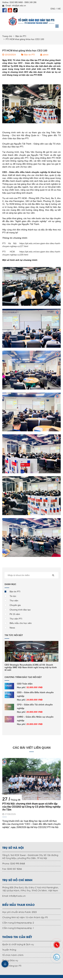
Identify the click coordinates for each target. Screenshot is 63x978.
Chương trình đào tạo (20, 609)
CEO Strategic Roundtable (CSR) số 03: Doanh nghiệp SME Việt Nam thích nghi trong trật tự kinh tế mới (31, 667)
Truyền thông (9, 949)
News (12, 627)
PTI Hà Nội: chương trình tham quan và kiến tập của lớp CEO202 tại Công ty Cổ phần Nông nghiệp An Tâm (31, 806)
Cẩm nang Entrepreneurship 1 (18, 927)
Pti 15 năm (15, 614)
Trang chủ (7, 36)
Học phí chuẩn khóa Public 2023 (19, 911)
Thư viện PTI (16, 618)
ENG (53, 8)
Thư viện (14, 600)
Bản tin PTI (20, 36)
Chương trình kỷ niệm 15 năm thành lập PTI (25, 917)
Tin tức (13, 596)
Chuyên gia (15, 605)
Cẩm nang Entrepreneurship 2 (18, 922)
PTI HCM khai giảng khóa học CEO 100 (25, 39)
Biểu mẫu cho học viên (21, 623)
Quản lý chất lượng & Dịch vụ (18, 944)
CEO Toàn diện (25, 683)
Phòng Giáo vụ (10, 960)
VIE (59, 8)
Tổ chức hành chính (13, 954)
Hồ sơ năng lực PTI (11, 965)
